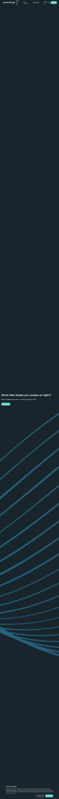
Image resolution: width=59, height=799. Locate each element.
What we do (17, 2)
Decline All (40, 796)
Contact (54, 2)
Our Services (26, 2)
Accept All (49, 796)
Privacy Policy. (12, 793)
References (36, 2)
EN (48, 2)
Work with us (5, 404)
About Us (45, 2)
